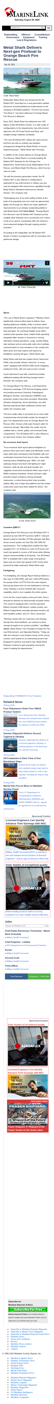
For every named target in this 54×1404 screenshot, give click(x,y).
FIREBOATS (21, 696)
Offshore (25, 34)
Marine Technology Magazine (24, 1385)
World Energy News (20, 1363)
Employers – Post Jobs (39, 976)
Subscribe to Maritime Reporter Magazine (29, 1329)
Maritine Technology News (23, 1360)
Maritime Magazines (20, 1387)
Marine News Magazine (21, 1380)
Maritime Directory (19, 1395)
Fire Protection (35, 696)
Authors (14, 1349)
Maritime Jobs (17, 1365)
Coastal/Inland (42, 34)
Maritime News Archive (21, 1344)
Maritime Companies (20, 1397)
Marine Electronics (19, 1370)
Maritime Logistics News (22, 1358)
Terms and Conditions (20, 1339)
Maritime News (17, 1336)
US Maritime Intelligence (22, 1392)
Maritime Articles (18, 1346)
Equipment (29, 37)
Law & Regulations (27, 40)
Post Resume (16, 976)
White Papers (16, 1390)
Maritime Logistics (19, 1382)
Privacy (14, 1341)
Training (43, 37)
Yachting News (17, 1368)
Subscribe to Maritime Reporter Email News (30, 1334)
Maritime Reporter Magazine (23, 1377)
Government (12, 37)
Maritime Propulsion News (22, 1373)
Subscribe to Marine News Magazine (27, 1331)
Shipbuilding (10, 34)
